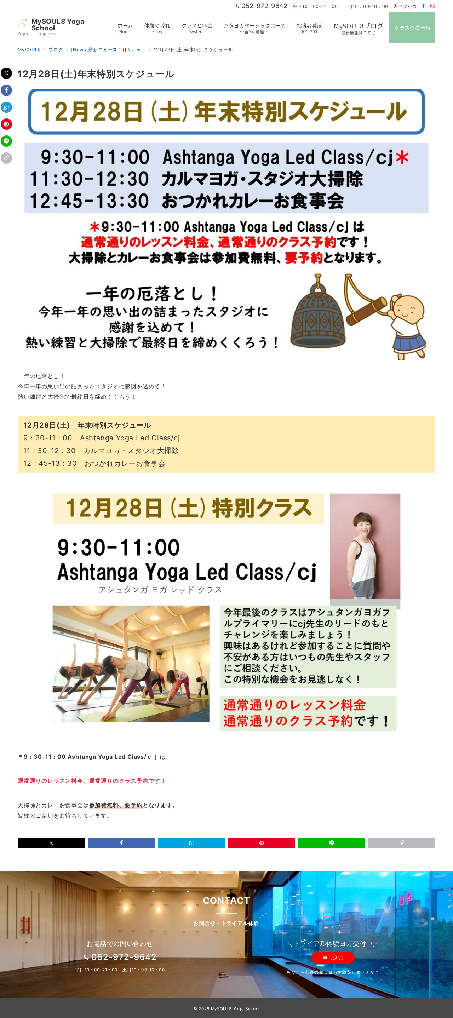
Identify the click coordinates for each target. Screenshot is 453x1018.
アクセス (407, 6)
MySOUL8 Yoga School (58, 24)
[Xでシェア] (6, 73)
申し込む (333, 958)
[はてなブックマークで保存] (6, 107)
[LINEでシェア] (6, 141)
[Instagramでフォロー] (432, 6)
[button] (6, 158)
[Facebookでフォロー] (423, 6)
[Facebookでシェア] (6, 90)
